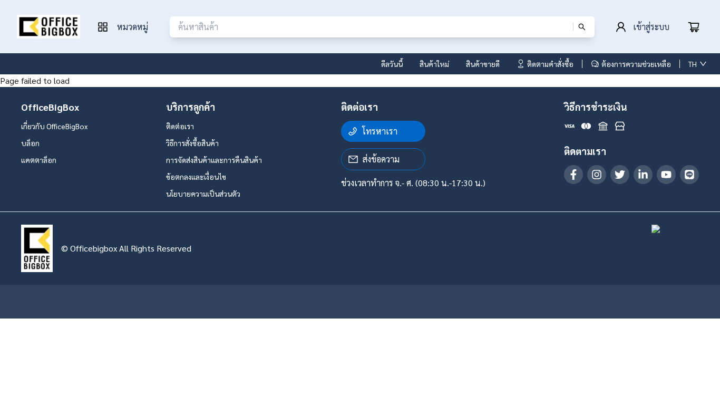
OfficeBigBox (50, 107)
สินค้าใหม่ (434, 64)
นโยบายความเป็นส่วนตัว (203, 193)
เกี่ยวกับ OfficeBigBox (54, 126)
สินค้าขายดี (483, 64)
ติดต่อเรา (180, 126)
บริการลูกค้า (190, 107)
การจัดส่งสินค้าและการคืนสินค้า (214, 160)
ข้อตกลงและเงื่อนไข (196, 176)
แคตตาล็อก (38, 160)
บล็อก (30, 143)
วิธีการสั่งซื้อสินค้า (192, 143)
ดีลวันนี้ (392, 64)
